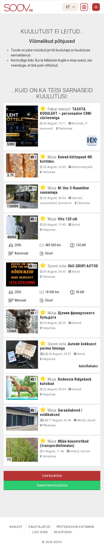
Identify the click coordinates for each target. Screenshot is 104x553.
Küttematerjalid (81, 167)
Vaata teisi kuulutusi (52, 485)
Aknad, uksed (85, 420)
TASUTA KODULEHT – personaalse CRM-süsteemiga (66, 113)
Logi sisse (40, 532)
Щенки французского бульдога (67, 315)
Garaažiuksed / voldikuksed (61, 412)
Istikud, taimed (79, 451)
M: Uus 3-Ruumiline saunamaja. (64, 190)
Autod (75, 224)
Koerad (76, 323)
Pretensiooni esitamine (76, 527)
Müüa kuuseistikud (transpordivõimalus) (64, 443)
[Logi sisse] (84, 7)
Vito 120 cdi (67, 219)
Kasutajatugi (40, 527)
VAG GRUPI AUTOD (83, 266)
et (68, 7)
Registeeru (63, 532)
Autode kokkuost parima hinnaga (68, 346)
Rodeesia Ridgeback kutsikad (65, 381)
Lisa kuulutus (52, 475)
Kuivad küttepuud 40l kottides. (66, 159)
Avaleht (16, 527)
